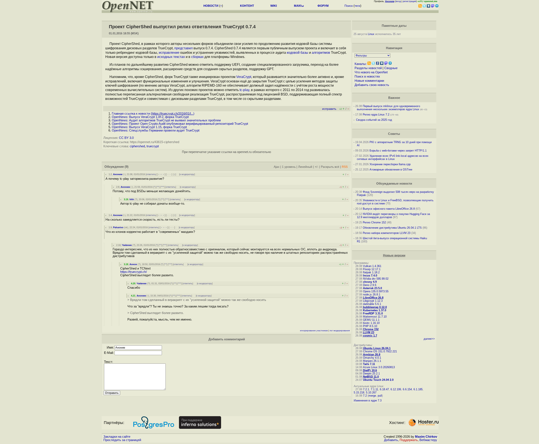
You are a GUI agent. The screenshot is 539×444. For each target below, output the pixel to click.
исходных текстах (171, 57)
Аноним (117, 174)
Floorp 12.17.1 (371, 269)
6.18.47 (384, 389)
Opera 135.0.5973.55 (375, 291)
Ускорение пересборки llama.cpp (390, 164)
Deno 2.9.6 (369, 285)
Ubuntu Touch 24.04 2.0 (378, 379)
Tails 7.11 (369, 364)
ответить (151, 174)
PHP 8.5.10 (370, 326)
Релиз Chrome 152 (374, 222)
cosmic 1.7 (370, 335)
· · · (169, 174)
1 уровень (289, 166)
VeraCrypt (243, 77)
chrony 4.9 (370, 281)
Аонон (133, 264)
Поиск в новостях (367, 76)
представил (183, 48)
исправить (329, 108)
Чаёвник (127, 245)
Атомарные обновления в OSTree (391, 169)
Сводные (391, 68)
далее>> (429, 338)
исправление (169, 52)
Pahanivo (118, 227)
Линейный (305, 166)
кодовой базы (297, 52)
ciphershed (137, 146)
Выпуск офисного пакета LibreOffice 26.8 (389, 208)
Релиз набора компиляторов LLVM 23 (386, 233)
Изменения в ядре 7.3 (368, 400)
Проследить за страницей (122, 440)
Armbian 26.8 (371, 354)
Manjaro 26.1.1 (372, 360)
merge (372, 395)
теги (357, 5)
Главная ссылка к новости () (153, 113)
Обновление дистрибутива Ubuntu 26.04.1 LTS (392, 227)
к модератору (187, 174)
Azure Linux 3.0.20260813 (379, 367)
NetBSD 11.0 (371, 376)
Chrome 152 (371, 329)
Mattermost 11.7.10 (375, 316)
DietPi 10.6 (370, 370)
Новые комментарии (369, 80)
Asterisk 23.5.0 (372, 288)
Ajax (276, 166)
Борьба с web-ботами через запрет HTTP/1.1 (398, 150)
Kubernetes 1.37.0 (374, 310)
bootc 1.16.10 (371, 323)
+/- (316, 166)
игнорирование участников (314, 330)
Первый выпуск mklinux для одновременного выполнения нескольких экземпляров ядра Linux (388, 108)
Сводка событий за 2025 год (374, 119)
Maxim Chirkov (426, 436)
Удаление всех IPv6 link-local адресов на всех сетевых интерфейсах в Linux (392, 157)
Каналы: (361, 64)
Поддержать (409, 440)
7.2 (365, 395)
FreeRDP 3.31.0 (373, 313)
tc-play (244, 90)
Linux (371, 34)
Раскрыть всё (330, 166)
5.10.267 (371, 392)
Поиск (348, 5)
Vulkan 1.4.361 (372, 266)
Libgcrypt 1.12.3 (373, 300)
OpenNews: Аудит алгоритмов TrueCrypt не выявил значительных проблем (166, 120)
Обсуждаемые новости (394, 183)
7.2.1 (366, 389)
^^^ (162, 187)
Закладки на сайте (116, 436)
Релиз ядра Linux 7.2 (376, 114)
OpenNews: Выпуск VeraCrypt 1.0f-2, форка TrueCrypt (150, 117)
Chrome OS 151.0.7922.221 (380, 351)
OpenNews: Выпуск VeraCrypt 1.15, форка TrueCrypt (149, 127)
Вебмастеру (428, 440)
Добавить (391, 440)
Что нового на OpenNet (371, 72)
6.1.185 (418, 389)
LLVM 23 (368, 332)
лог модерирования (340, 330)
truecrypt (153, 146)
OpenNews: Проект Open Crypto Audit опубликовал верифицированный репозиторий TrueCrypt (180, 123)
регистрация (409, 1)
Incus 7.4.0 (370, 275)
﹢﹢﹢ (161, 174)
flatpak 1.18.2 (371, 272)
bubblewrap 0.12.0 (375, 307)
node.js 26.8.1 (371, 294)
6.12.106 (396, 389)
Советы (394, 133)
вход (398, 1)
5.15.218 (359, 392)
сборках (197, 57)
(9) (126, 166)
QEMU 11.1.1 (371, 319)
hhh (131, 199)
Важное (394, 97)
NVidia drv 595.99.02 (375, 278)
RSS (345, 166)
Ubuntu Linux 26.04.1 (377, 348)
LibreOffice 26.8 (373, 297)
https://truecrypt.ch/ (133, 272)
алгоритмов (321, 52)
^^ (158, 187)
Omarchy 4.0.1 (372, 357)
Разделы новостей (368, 68)
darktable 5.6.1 (372, 304)
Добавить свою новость (372, 85)
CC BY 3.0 (126, 138)
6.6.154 (407, 389)
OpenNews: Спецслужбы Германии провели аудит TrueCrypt (155, 130)
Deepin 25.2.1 (371, 373)
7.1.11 (374, 389)
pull (380, 395)
